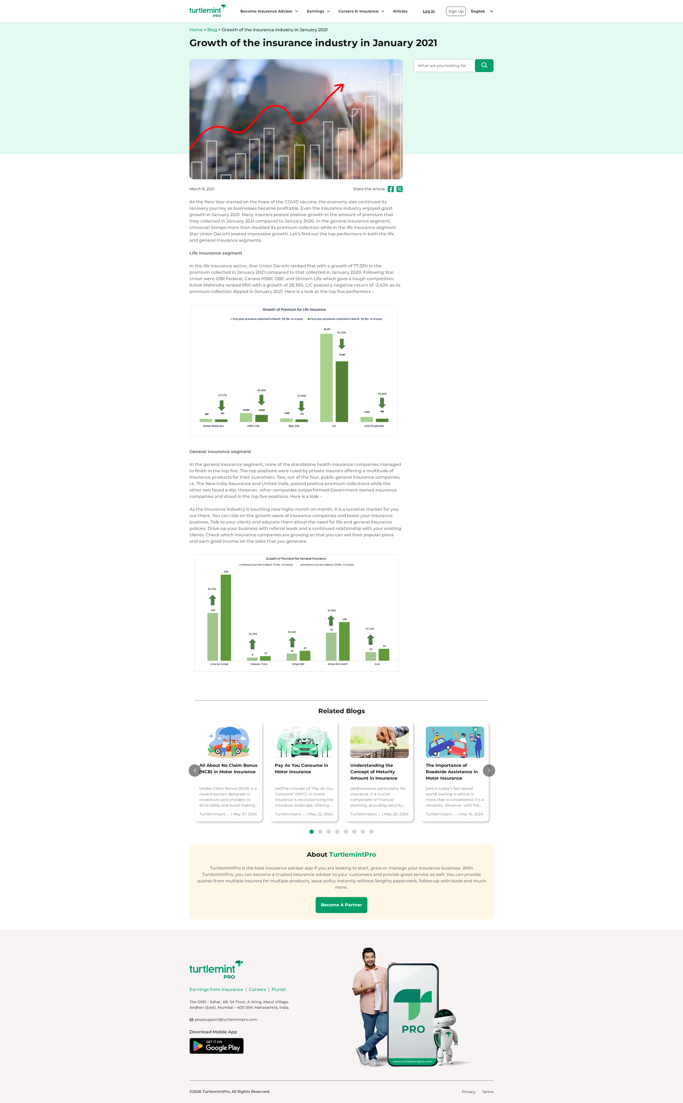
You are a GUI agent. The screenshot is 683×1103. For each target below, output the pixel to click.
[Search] (484, 65)
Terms (488, 1091)
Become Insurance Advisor (266, 11)
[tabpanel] (228, 771)
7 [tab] (363, 832)
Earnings (315, 11)
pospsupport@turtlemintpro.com (226, 1019)
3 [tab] (329, 832)
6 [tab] (354, 832)
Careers (257, 989)
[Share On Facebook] (390, 189)
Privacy (469, 1091)
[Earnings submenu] (327, 11)
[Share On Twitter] (399, 189)
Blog (212, 29)
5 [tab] (346, 832)
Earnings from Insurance (216, 989)
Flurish (279, 989)
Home (196, 29)
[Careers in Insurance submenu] (381, 11)
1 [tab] (311, 832)
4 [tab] (337, 832)
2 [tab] (320, 832)
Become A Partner (341, 904)
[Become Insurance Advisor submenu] (295, 11)
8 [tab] (371, 832)
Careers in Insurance (359, 11)
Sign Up (455, 11)
